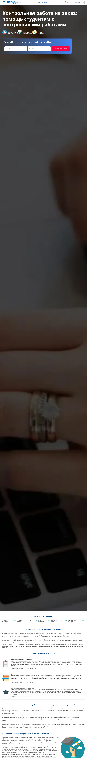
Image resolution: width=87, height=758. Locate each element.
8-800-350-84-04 (73, 2)
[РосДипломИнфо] (14, 2)
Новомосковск (43, 2)
